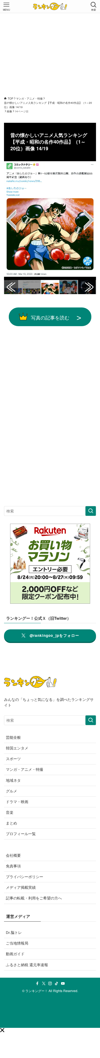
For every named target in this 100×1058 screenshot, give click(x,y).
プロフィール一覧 (21, 833)
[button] (2, 1030)
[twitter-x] (43, 983)
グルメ (11, 791)
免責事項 (13, 865)
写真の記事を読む (50, 317)
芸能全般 (13, 737)
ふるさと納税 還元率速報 (27, 964)
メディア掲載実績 (21, 887)
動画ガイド (15, 953)
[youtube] (63, 983)
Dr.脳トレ (14, 932)
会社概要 (13, 855)
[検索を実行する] (90, 511)
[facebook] (37, 983)
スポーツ (13, 758)
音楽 (9, 812)
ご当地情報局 (17, 943)
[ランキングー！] (50, 6)
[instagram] (50, 983)
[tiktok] (56, 983)
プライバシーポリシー (24, 876)
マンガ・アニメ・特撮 (24, 769)
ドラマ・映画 (17, 801)
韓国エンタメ (17, 748)
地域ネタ (13, 780)
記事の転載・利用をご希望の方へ (34, 898)
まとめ (11, 823)
